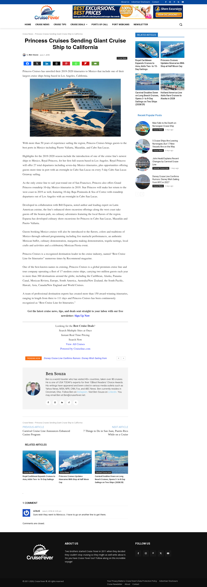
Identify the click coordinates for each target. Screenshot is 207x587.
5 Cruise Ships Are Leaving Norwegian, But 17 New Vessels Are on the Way (165, 144)
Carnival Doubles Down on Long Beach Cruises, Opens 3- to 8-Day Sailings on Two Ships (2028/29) (110, 479)
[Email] (95, 63)
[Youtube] (182, 2)
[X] (178, 2)
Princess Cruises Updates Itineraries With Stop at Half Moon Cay (74, 479)
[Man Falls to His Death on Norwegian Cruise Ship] (142, 128)
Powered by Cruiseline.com (75, 348)
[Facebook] (166, 2)
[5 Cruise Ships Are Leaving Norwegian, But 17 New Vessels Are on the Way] (142, 146)
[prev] (118, 358)
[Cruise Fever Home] (47, 12)
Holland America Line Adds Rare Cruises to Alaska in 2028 (171, 95)
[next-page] (142, 194)
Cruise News (28, 34)
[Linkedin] (46, 63)
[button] (180, 24)
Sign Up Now (82, 316)
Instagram (82, 392)
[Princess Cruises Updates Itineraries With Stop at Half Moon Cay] (75, 462)
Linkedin (112, 392)
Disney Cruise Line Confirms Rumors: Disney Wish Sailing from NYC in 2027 (165, 179)
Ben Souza (33, 55)
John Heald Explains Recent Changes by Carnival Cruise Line (165, 161)
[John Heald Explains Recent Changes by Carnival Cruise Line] (142, 164)
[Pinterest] (174, 2)
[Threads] (56, 63)
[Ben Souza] (25, 54)
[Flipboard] (85, 63)
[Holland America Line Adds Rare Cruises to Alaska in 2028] (172, 81)
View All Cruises (75, 344)
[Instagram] (170, 2)
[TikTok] (69, 402)
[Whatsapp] (75, 63)
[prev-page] (137, 194)
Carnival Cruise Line (103, 472)
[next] (123, 358)
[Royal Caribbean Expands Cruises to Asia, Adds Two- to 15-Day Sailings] (39, 462)
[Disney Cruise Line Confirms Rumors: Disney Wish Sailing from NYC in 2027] (142, 181)
